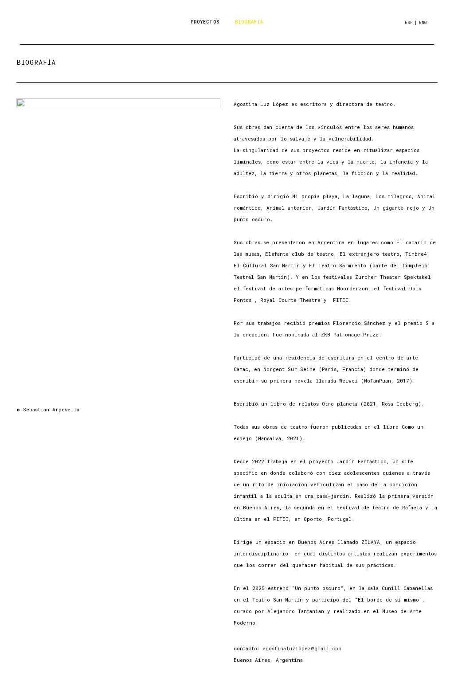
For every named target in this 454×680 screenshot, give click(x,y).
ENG (423, 22)
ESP (408, 22)
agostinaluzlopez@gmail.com (302, 648)
